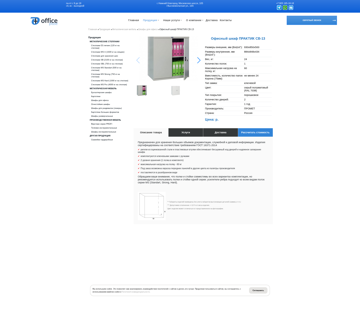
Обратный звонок (312, 20)
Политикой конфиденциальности (136, 292)
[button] (199, 60)
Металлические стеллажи (104, 41)
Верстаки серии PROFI (101, 124)
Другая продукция (100, 136)
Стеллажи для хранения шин (104, 56)
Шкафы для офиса (100, 100)
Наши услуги (171, 20)
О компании (193, 20)
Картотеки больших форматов (105, 112)
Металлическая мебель (103, 88)
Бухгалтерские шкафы (101, 92)
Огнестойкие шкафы (100, 104)
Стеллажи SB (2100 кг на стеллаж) (107, 60)
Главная (133, 20)
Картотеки (95, 96)
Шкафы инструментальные (103, 132)
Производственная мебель (105, 120)
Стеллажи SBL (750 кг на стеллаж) (107, 64)
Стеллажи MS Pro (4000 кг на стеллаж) (109, 84)
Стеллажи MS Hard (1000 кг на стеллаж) (109, 80)
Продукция (150, 20)
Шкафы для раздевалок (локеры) (106, 108)
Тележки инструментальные (104, 128)
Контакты (226, 20)
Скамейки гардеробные (102, 139)
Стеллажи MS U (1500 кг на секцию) (107, 52)
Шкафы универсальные (102, 116)
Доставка (212, 20)
